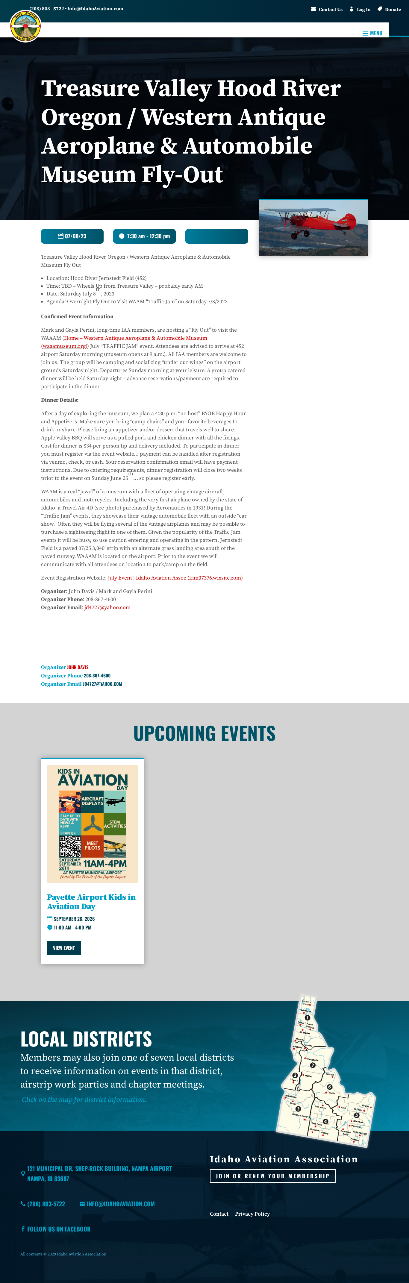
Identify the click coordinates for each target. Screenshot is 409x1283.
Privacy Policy (252, 1214)
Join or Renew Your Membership (273, 1176)
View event (64, 947)
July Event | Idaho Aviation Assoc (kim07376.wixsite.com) (175, 577)
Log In (364, 10)
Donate (393, 10)
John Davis (78, 667)
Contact (219, 1214)
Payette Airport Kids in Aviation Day (91, 902)
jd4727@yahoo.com (107, 607)
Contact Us (331, 10)
